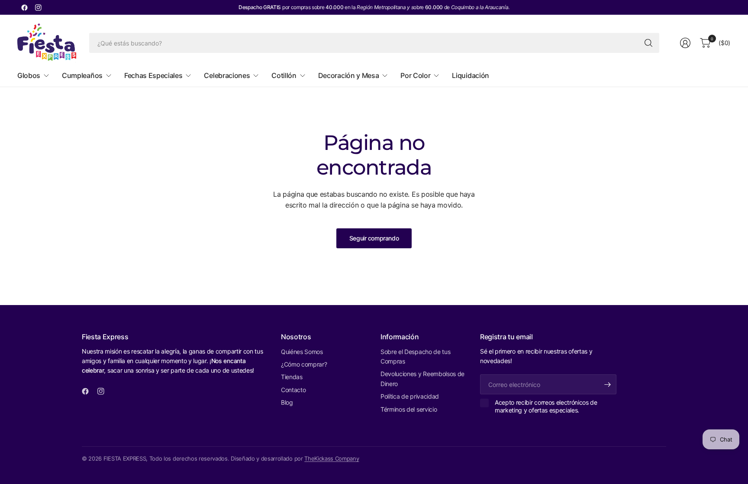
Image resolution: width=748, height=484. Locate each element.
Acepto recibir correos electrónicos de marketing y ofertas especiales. (546, 406)
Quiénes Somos (302, 351)
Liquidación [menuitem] (470, 75)
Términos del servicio (408, 409)
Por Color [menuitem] (415, 75)
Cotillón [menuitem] (283, 75)
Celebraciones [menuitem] (227, 75)
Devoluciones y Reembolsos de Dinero (422, 378)
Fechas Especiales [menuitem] (153, 75)
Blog (287, 402)
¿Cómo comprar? (304, 364)
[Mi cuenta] (685, 43)
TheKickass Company (331, 458)
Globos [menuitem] (28, 75)
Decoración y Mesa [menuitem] (348, 75)
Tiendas (292, 376)
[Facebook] (24, 7)
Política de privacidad (409, 396)
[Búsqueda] (648, 43)
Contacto (293, 389)
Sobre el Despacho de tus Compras (415, 356)
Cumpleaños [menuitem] (82, 75)
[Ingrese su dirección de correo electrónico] (607, 384)
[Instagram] (38, 7)
